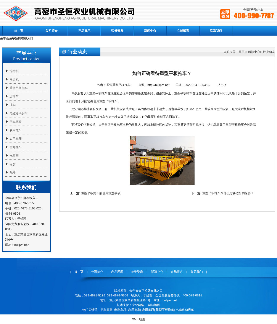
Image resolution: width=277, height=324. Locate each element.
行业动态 (269, 52)
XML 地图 (138, 319)
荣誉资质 (117, 30)
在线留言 (183, 30)
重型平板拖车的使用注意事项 (101, 193)
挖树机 (14, 71)
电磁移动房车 (19, 113)
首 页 (18, 30)
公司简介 (51, 30)
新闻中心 (150, 30)
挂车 (13, 105)
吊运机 (14, 79)
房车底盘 (16, 121)
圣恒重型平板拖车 (118, 85)
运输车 (14, 96)
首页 (241, 52)
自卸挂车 (16, 147)
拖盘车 (14, 155)
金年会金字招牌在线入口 (16, 38)
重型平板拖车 (19, 88)
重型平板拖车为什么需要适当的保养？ (228, 193)
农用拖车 (16, 130)
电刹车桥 (120, 309)
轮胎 (13, 164)
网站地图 (154, 305)
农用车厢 (16, 138)
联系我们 (216, 30)
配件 (13, 172)
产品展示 (84, 30)
